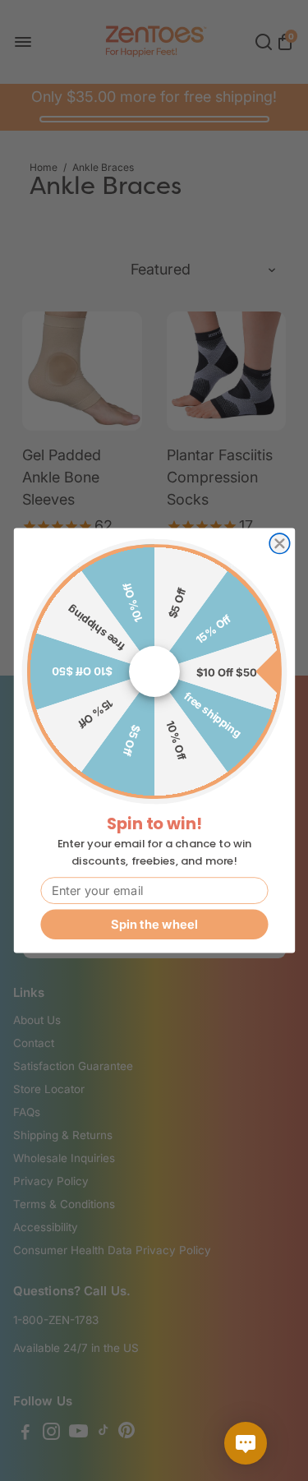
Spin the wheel (154, 924)
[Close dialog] (279, 543)
